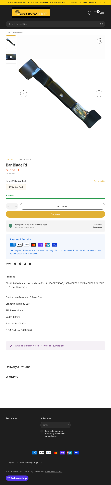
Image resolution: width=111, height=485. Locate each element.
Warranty (12, 377)
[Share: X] (20, 264)
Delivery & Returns (18, 367)
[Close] (102, 344)
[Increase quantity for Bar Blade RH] (16, 206)
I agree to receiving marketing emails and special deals (55, 433)
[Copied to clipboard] (30, 264)
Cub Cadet (10, 159)
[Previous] (23, 93)
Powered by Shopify (53, 471)
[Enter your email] (68, 425)
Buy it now (55, 214)
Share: (9, 264)
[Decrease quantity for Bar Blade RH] (8, 206)
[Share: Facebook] (15, 264)
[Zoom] (99, 40)
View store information (97, 226)
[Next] (99, 93)
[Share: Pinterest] (25, 264)
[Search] (101, 24)
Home (8, 32)
